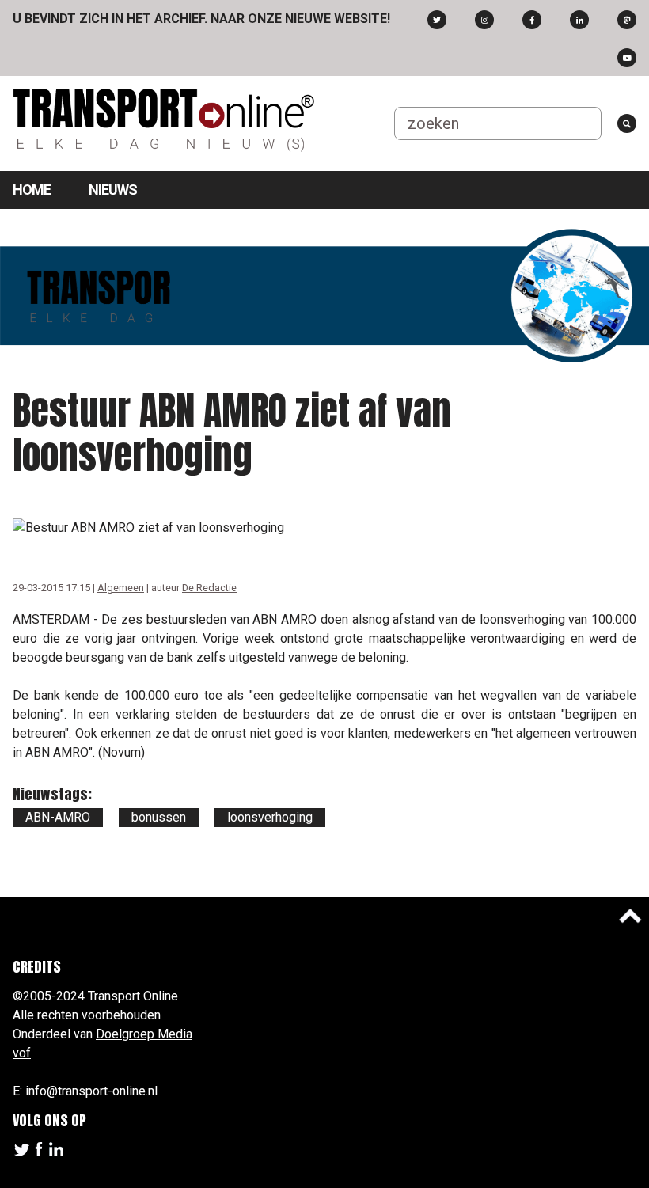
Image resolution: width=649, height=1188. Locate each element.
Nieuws (113, 189)
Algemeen (120, 588)
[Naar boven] (630, 916)
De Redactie (209, 588)
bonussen (158, 817)
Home (32, 189)
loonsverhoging (270, 817)
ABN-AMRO (57, 817)
